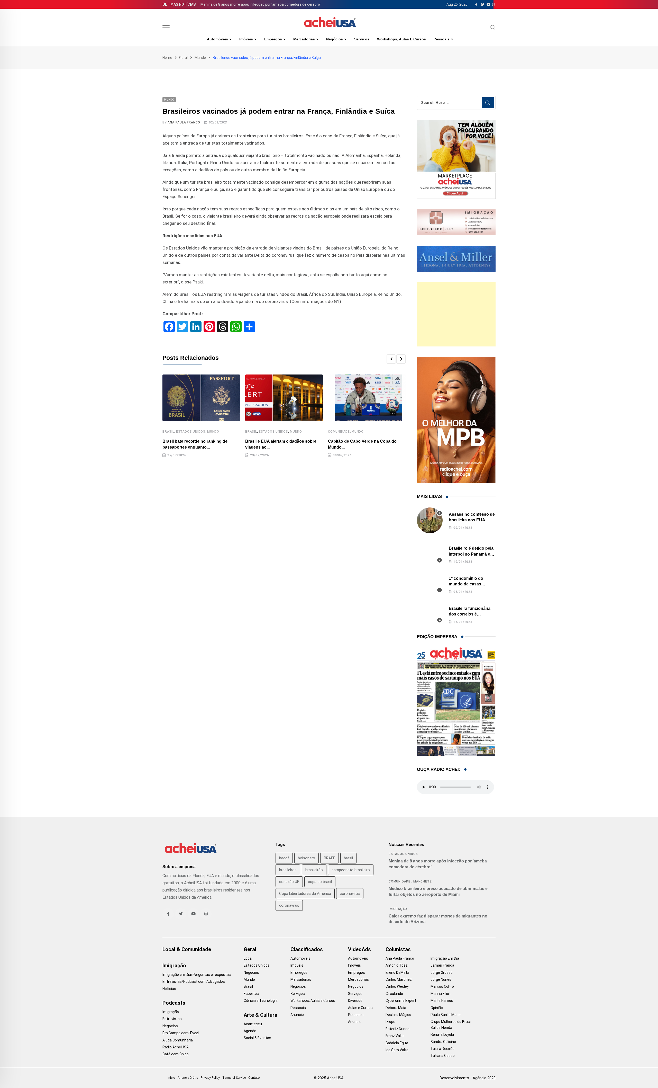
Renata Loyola (442, 1034)
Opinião (437, 1008)
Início (171, 1078)
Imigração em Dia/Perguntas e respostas (196, 975)
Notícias (169, 989)
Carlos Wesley (397, 986)
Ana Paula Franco (184, 122)
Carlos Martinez (399, 979)
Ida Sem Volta (397, 1050)
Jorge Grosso (442, 972)
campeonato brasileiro (351, 870)
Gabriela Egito (397, 1043)
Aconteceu (253, 1024)
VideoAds (359, 949)
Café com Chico (175, 1054)
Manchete (422, 881)
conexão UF (289, 881)
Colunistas (398, 949)
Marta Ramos (442, 1000)
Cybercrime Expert (401, 1000)
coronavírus (289, 905)
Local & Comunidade (186, 949)
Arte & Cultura (260, 1015)
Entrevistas (172, 1019)
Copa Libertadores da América (305, 893)
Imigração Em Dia (445, 958)
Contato (254, 1078)
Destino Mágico (398, 1015)
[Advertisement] (456, 314)
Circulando (394, 994)
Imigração (398, 909)
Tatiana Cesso (443, 1056)
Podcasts (173, 1003)
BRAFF (329, 858)
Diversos (355, 1000)
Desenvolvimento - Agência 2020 (468, 1078)
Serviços (361, 39)
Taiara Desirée (442, 1049)
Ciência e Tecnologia (261, 1000)
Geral (183, 58)
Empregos (273, 39)
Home (167, 58)
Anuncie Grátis (188, 1078)
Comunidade (339, 431)
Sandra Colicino (443, 1042)
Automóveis (217, 39)
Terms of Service (234, 1078)
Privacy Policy (210, 1078)
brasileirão (314, 870)
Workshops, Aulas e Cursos (401, 39)
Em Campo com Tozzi (180, 1033)
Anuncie (297, 1015)
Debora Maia (396, 1008)
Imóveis (246, 39)
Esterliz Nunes (397, 1029)
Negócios (334, 39)
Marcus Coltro (442, 986)
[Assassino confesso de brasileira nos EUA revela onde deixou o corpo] (430, 520)
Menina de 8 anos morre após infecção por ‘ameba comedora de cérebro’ (260, 4)
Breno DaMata (397, 972)
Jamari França (442, 965)
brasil (348, 858)
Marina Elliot (441, 994)
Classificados (306, 949)
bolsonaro (306, 858)
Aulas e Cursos (360, 1008)
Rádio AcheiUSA (175, 1047)
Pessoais (442, 39)
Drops (390, 1022)
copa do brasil (320, 881)
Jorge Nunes (441, 979)
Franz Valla (395, 1036)
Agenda (250, 1031)
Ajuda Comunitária (177, 1040)
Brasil (168, 431)
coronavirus (350, 893)
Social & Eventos (257, 1038)
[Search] (493, 27)
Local (248, 958)
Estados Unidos (190, 431)
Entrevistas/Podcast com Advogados (193, 981)
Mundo (200, 58)
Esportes (251, 994)
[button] (391, 359)
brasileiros (288, 870)
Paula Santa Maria (446, 1015)
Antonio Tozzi (397, 965)
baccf (284, 858)
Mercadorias (304, 39)
